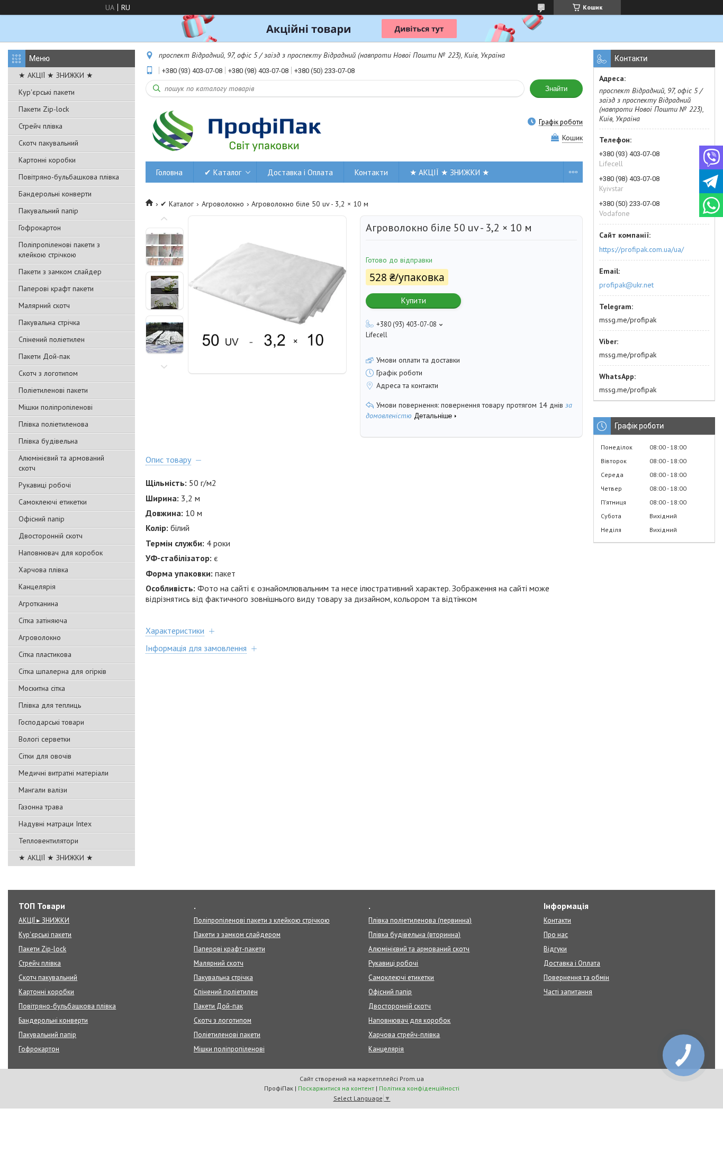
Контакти (371, 172)
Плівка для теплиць (50, 705)
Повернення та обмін (576, 977)
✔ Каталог (222, 172)
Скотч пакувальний (48, 143)
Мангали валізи (43, 790)
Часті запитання (568, 991)
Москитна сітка (42, 688)
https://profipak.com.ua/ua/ (641, 249)
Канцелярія (37, 586)
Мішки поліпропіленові (56, 407)
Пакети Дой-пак (44, 356)
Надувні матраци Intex (55, 823)
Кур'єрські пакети (47, 92)
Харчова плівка (43, 569)
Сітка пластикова (45, 654)
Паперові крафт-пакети (229, 948)
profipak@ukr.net (626, 285)
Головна (169, 172)
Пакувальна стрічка (49, 322)
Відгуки (555, 948)
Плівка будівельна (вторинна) (414, 934)
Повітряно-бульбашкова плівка (69, 177)
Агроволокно (40, 637)
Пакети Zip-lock (44, 109)
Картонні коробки (47, 160)
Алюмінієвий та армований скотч (61, 463)
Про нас (556, 934)
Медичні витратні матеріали (64, 773)
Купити (413, 300)
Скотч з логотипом (48, 373)
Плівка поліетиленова (53, 424)
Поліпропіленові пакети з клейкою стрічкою (59, 249)
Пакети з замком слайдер (60, 271)
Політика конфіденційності (419, 1088)
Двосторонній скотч (51, 536)
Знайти (556, 89)
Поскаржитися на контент (336, 1088)
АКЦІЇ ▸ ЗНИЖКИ (44, 920)
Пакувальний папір (48, 210)
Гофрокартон (40, 227)
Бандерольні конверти (55, 194)
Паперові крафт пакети (56, 288)
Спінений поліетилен (52, 339)
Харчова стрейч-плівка (404, 1034)
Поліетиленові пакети (53, 390)
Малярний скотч (44, 305)
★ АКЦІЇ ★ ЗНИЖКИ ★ (56, 75)
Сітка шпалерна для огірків (62, 671)
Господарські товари (51, 722)
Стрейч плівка (40, 126)
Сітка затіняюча (43, 620)
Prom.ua (412, 1079)
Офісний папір (42, 519)
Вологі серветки (44, 739)
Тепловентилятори (48, 840)
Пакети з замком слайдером (237, 934)
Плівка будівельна (48, 441)
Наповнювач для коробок (61, 552)
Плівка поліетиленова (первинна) (420, 920)
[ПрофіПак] (238, 130)
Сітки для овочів (45, 756)
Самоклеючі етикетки (53, 502)
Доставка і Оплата (300, 172)
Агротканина (38, 603)
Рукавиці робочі (45, 485)
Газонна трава (41, 807)
